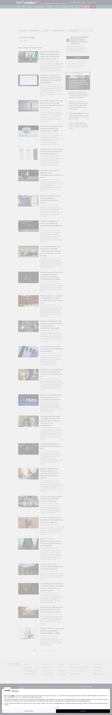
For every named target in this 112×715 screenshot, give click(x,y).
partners (13, 695)
